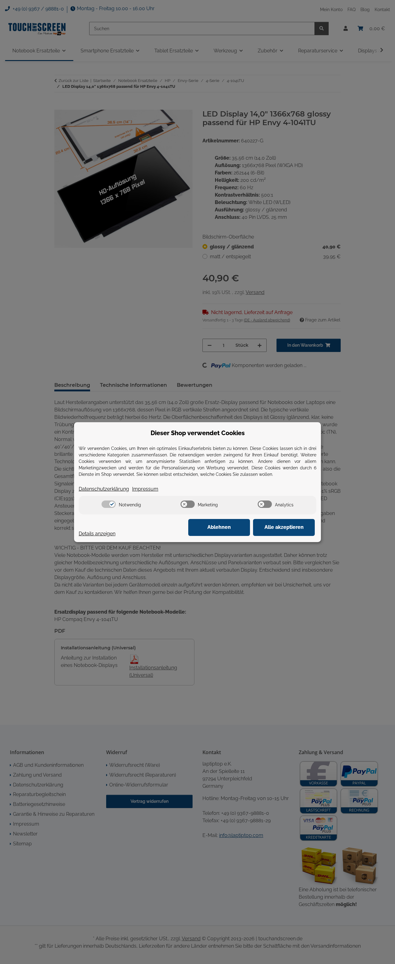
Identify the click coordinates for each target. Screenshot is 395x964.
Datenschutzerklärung (104, 489)
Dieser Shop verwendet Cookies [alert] (198, 433)
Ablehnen (219, 527)
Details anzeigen (97, 534)
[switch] (109, 504)
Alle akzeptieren (284, 527)
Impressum (145, 489)
